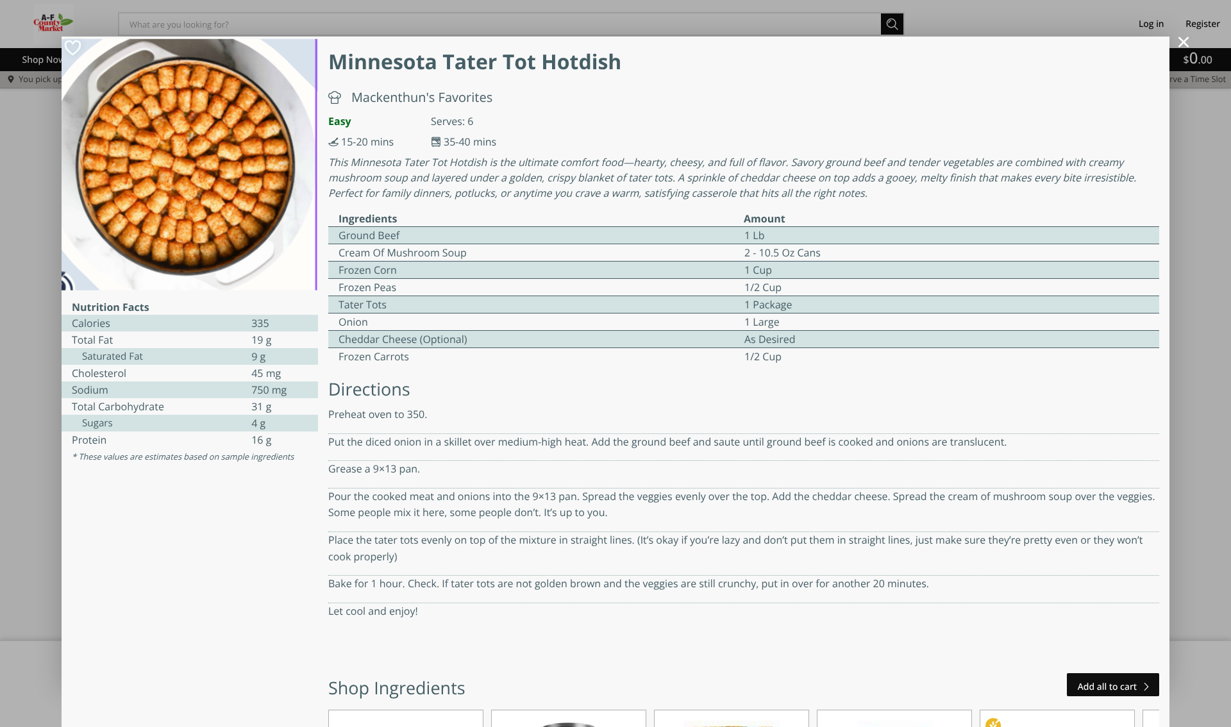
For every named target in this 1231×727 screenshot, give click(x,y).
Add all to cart (1107, 687)
